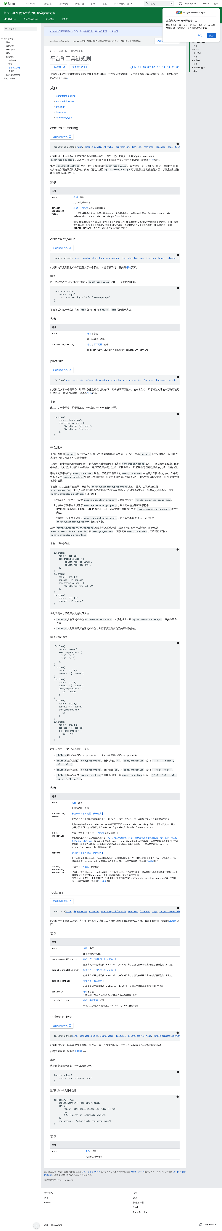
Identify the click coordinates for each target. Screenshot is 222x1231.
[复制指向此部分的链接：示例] (58, 276)
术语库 (64, 19)
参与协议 (103, 31)
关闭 (200, 35)
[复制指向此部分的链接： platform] (67, 361)
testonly (170, 258)
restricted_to (136, 1035)
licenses (160, 146)
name (79, 146)
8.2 (173, 67)
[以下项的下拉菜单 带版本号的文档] (133, 3)
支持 (135, 1197)
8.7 (149, 67)
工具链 (173, 920)
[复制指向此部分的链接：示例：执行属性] (70, 637)
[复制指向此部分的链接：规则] (61, 88)
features (148, 146)
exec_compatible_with (113, 911)
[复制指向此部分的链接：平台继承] (65, 448)
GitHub (205, 3)
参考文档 (79, 3)
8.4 (163, 67)
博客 (46, 1197)
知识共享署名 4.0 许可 (91, 1172)
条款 (46, 1224)
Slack (135, 1207)
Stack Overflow (140, 1212)
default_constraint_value (98, 146)
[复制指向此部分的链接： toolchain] (68, 893)
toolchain (61, 112)
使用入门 (48, 3)
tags (170, 146)
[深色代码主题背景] (178, 143)
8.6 (153, 67)
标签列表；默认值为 (94, 981)
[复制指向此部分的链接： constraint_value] (79, 239)
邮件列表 (88, 31)
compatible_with (89, 1035)
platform (60, 106)
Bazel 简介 (31, 3)
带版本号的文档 (121, 3)
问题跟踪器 (138, 1202)
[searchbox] (20, 29)
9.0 (144, 67)
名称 (76, 197)
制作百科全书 (10, 19)
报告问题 (59, 67)
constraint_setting (66, 95)
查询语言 (50, 19)
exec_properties (132, 380)
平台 (151, 159)
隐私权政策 (56, 1224)
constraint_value (65, 101)
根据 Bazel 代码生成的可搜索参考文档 (29, 13)
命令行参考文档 (31, 19)
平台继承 (150, 861)
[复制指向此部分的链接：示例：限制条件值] (73, 543)
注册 (116, 31)
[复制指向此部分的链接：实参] (59, 182)
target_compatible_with (172, 911)
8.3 (168, 67)
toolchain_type (64, 117)
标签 (89, 344)
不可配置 (84, 208)
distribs (136, 146)
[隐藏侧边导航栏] (36, 1226)
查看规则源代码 (62, 136)
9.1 (139, 67)
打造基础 (54, 31)
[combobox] (159, 3)
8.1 (178, 67)
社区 (104, 3)
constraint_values (82, 380)
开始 (211, 35)
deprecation (122, 146)
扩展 (93, 3)
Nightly (132, 67)
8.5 (158, 67)
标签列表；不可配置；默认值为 (88, 813)
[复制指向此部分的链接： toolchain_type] (76, 1017)
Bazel (52, 51)
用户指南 (64, 3)
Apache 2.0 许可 (138, 1172)
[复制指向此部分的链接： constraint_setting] (82, 128)
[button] (20, 39)
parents (172, 380)
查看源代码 (79, 67)
